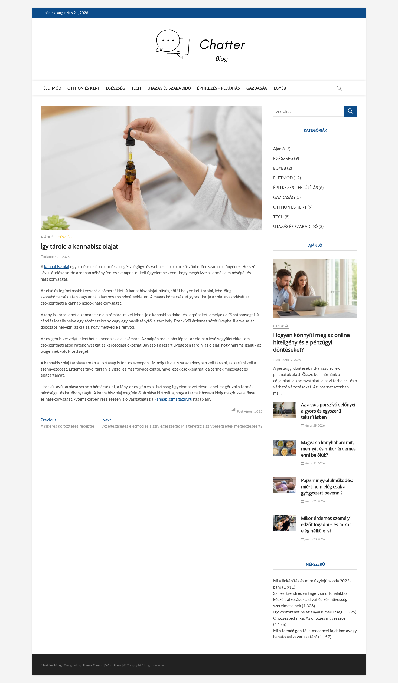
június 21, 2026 (314, 463)
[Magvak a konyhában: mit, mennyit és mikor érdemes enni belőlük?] (284, 448)
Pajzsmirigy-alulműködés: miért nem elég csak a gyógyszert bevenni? (327, 486)
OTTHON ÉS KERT (83, 88)
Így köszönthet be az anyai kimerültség (307, 611)
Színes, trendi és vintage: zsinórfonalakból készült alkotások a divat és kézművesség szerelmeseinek (310, 599)
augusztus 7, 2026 (288, 359)
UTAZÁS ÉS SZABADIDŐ (169, 88)
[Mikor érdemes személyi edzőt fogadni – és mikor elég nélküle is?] (284, 523)
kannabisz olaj (56, 266)
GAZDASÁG (257, 88)
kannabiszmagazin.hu (173, 399)
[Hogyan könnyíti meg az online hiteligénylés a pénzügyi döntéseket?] (315, 288)
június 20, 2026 (314, 539)
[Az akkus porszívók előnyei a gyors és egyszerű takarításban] (284, 410)
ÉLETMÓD (52, 88)
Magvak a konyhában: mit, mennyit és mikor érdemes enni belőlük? (328, 449)
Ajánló (47, 237)
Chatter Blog (51, 665)
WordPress (113, 665)
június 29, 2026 (314, 425)
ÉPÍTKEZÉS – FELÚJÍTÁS (218, 88)
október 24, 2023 (57, 257)
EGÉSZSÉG (115, 88)
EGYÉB (280, 88)
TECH (136, 88)
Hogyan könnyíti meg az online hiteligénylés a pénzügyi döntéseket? (311, 342)
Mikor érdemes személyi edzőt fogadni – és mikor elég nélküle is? (326, 524)
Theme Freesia (93, 665)
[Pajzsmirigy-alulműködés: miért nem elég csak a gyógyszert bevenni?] (284, 485)
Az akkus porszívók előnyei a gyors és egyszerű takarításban (328, 411)
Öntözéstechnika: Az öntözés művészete (309, 618)
